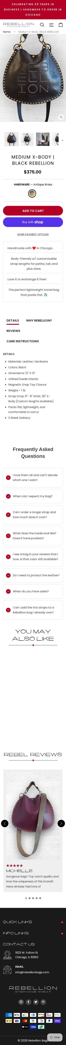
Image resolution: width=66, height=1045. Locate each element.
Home (6, 31)
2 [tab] (29, 898)
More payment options (33, 234)
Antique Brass (32, 193)
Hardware (33, 184)
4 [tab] (36, 898)
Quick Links (17, 922)
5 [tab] (40, 898)
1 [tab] (26, 898)
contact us (19, 944)
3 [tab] (33, 898)
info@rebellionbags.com (32, 972)
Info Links (16, 933)
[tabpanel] (33, 831)
